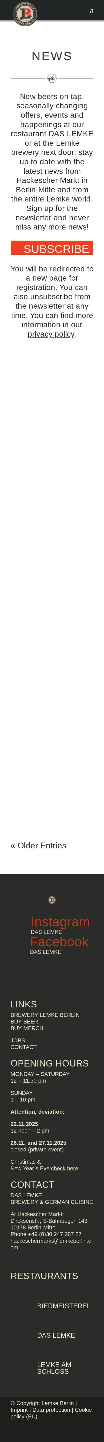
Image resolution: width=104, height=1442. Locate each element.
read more (37, 494)
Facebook (59, 941)
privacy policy (51, 334)
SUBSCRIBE (56, 249)
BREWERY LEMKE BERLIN (45, 1015)
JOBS (18, 1040)
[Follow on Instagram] (89, 1432)
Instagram (60, 921)
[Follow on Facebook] (78, 1432)
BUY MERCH (27, 1028)
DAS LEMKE (56, 1335)
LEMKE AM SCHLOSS (54, 1368)
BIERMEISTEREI (63, 1306)
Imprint (19, 1410)
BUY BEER (24, 1022)
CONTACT (24, 1047)
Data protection (51, 1410)
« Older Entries (38, 845)
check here (64, 1168)
